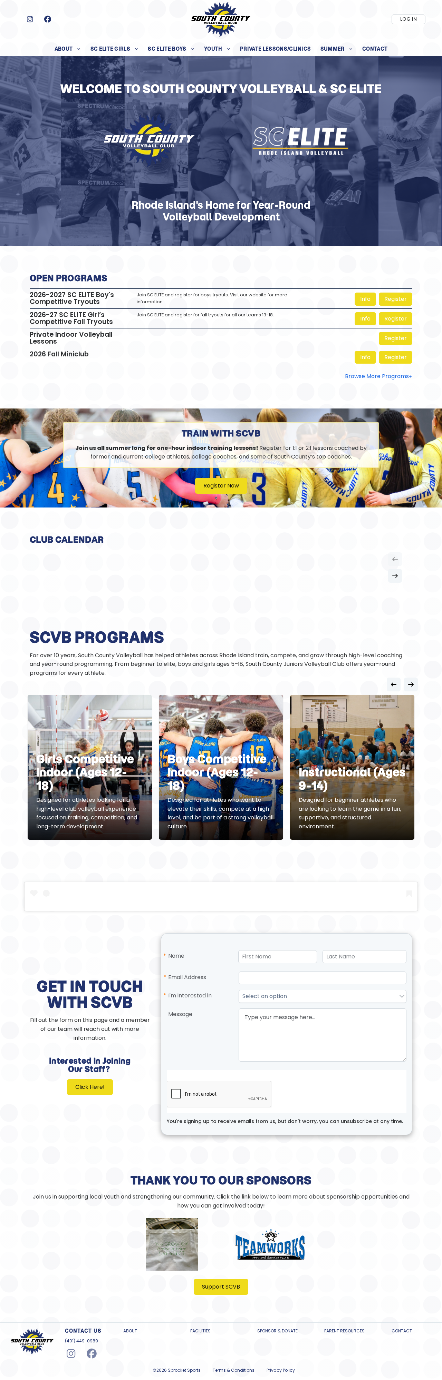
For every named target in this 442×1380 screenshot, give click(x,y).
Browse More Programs (377, 376)
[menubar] (221, 49)
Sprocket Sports (184, 1370)
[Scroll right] (395, 576)
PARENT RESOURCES (344, 1331)
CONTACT (402, 1331)
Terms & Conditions (233, 1370)
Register (395, 299)
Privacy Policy (281, 1370)
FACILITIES (200, 1331)
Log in (408, 19)
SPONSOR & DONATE (277, 1331)
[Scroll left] (395, 559)
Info (365, 299)
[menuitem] (68, 49)
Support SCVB (221, 1287)
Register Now (221, 486)
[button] (402, 996)
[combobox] (318, 996)
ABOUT (130, 1331)
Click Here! (90, 1087)
